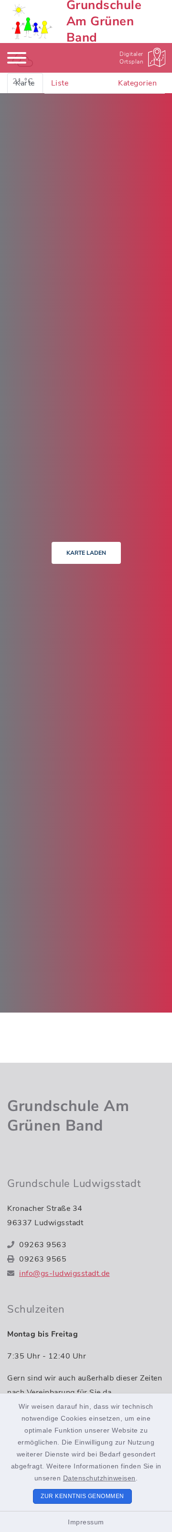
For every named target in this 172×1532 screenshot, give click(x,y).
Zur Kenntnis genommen (82, 1496)
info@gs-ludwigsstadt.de (64, 1273)
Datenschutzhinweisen (99, 1478)
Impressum (86, 1522)
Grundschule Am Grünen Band (68, 1116)
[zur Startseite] (30, 21)
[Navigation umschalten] (16, 58)
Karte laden (86, 553)
